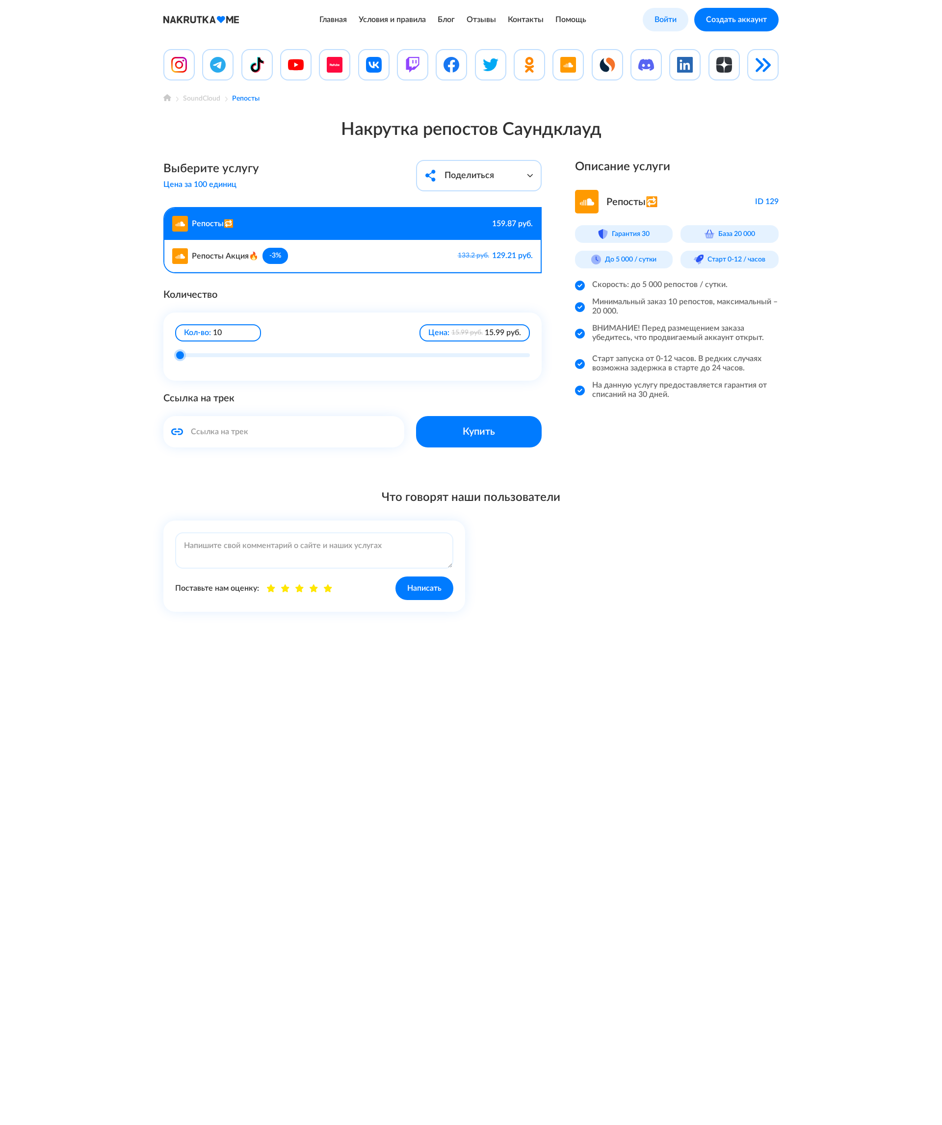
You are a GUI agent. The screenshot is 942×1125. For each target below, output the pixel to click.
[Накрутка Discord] (646, 64)
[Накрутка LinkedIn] (685, 64)
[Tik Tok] (257, 64)
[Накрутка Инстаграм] (179, 64)
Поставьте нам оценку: (217, 588)
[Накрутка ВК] (374, 64)
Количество (190, 295)
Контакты (526, 20)
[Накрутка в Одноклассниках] (529, 64)
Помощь (570, 20)
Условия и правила (392, 20)
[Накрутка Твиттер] (490, 64)
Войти (665, 20)
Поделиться (469, 175)
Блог (446, 20)
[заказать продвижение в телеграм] (218, 64)
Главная (333, 20)
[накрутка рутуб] (334, 64)
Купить (479, 432)
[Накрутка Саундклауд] (568, 64)
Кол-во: (197, 333)
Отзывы (481, 20)
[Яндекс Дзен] (724, 64)
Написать (424, 588)
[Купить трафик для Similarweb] (607, 64)
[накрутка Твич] (412, 64)
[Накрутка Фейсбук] (451, 64)
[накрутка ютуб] (296, 64)
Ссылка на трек (199, 398)
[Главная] (167, 99)
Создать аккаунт (736, 20)
